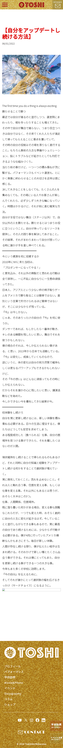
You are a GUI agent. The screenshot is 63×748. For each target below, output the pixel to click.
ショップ (10, 704)
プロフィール (12, 666)
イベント (10, 688)
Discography (13, 693)
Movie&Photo (13, 682)
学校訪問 (10, 677)
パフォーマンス (14, 671)
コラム (8, 699)
